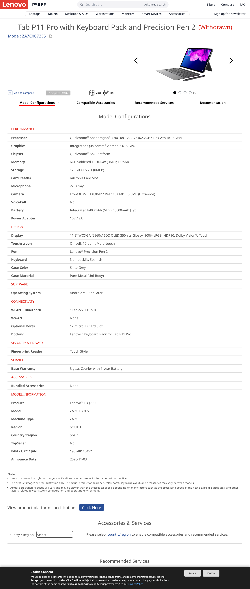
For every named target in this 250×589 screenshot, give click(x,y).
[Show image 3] (185, 92)
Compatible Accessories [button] (96, 102)
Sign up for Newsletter (230, 14)
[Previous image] (136, 60)
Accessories (177, 14)
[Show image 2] (179, 92)
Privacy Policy (135, 584)
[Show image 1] (174, 92)
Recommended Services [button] (154, 102)
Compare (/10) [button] (58, 93)
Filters (211, 5)
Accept (192, 573)
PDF (112, 92)
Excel (98, 92)
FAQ (243, 5)
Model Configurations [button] (37, 102)
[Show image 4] (190, 92)
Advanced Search (155, 4)
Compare (227, 5)
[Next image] (231, 60)
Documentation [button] (213, 102)
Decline (211, 573)
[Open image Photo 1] (183, 60)
